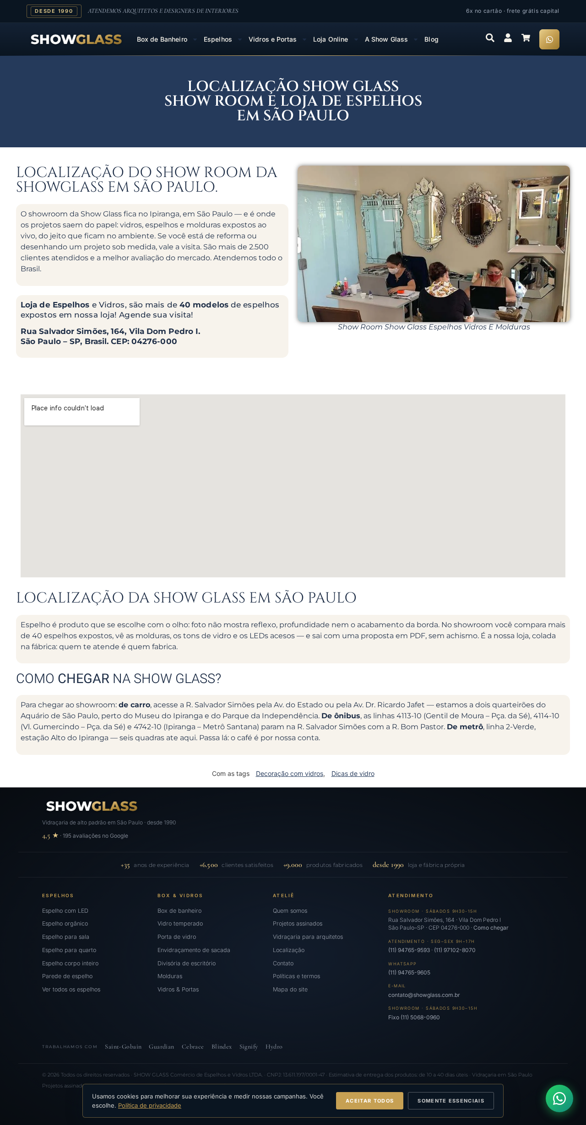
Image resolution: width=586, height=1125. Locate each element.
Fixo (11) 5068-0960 (414, 1017)
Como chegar (491, 927)
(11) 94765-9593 (409, 950)
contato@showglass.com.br (424, 994)
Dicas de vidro (352, 773)
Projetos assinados (64, 1086)
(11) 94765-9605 (409, 972)
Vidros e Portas (273, 39)
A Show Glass (386, 39)
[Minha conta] (508, 37)
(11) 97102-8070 (455, 950)
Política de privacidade (149, 1105)
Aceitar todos (370, 1101)
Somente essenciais (451, 1101)
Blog (431, 39)
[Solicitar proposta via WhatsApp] (559, 1098)
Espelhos (218, 39)
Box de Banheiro (162, 39)
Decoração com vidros (289, 773)
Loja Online (330, 39)
